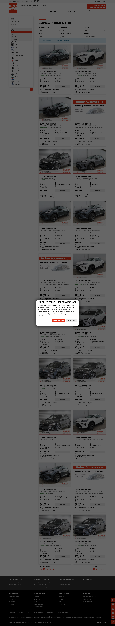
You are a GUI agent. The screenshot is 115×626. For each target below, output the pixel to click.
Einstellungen (71, 320)
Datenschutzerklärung (44, 324)
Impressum (53, 324)
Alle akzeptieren (58, 320)
